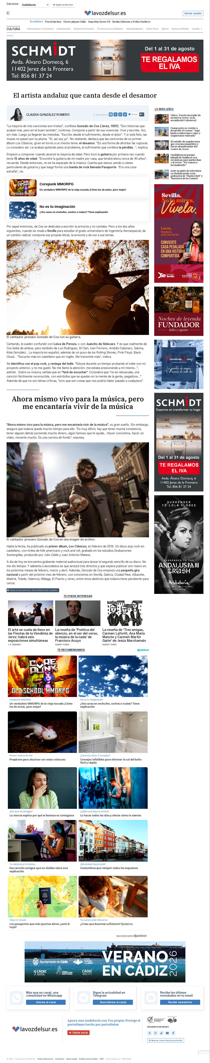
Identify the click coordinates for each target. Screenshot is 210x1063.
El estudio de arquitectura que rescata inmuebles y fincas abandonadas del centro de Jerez (185, 145)
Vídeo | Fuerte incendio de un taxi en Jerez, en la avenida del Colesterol (185, 118)
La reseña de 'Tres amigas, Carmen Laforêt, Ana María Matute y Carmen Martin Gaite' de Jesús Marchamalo (124, 635)
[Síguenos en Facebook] (173, 1033)
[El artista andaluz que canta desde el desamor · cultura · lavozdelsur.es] (105, 13)
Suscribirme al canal (113, 1002)
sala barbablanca (134, 28)
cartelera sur (198, 28)
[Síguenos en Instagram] (155, 1033)
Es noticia (35, 21)
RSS (102, 1059)
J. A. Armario (14, 644)
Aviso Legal (71, 1059)
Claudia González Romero (48, 115)
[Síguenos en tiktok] (161, 1033)
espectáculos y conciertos (40, 28)
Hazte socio (80, 1032)
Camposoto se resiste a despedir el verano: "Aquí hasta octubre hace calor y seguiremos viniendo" (185, 132)
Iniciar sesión (193, 13)
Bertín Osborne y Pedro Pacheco (131, 21)
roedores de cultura (84, 28)
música (165, 28)
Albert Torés (62, 644)
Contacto (59, 1059)
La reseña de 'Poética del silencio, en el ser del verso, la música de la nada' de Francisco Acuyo (76, 635)
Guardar (134, 114)
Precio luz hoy (53, 21)
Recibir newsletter (180, 1002)
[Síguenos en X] (149, 1033)
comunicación (64, 28)
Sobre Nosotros (45, 1059)
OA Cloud (126, 1059)
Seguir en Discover (64, 5)
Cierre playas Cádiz (74, 21)
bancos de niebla (180, 28)
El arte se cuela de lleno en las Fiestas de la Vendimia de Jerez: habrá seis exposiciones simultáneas (30, 635)
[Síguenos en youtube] (167, 1033)
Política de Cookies (88, 1059)
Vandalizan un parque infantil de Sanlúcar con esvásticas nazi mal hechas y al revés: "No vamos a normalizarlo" (185, 160)
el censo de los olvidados (110, 28)
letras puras (152, 28)
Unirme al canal (46, 1002)
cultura (10, 35)
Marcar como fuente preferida (166, 1040)
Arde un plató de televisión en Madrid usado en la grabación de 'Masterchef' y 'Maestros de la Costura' (186, 175)
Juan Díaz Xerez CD (99, 21)
